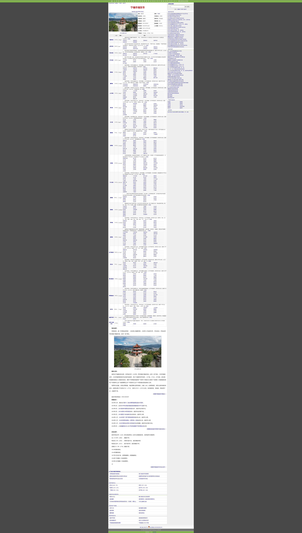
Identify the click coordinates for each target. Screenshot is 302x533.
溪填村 (134, 140)
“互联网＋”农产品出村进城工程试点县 (175, 75)
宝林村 (134, 220)
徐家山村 (155, 262)
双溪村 (134, 277)
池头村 (124, 222)
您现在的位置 (111, 3)
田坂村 (144, 208)
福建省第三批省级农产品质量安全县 (175, 60)
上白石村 (135, 90)
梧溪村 (134, 294)
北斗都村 (125, 185)
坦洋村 (134, 122)
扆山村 (134, 208)
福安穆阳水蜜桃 (143, 508)
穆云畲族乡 (111, 278)
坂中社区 (135, 249)
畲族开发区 (111, 317)
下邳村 (155, 199)
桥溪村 (124, 283)
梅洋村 (155, 222)
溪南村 (124, 214)
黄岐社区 (125, 175)
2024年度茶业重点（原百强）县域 (128, 420)
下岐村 (134, 191)
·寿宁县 (169, 104)
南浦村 (144, 190)
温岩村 (134, 281)
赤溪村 (134, 312)
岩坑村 (155, 126)
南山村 (144, 277)
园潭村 (134, 92)
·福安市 (169, 107)
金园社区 (155, 232)
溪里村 (134, 74)
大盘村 (144, 76)
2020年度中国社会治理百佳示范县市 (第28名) (177, 39)
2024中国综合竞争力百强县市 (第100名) (176, 18)
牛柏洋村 (145, 164)
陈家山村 (125, 148)
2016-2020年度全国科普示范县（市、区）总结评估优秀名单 (180, 70)
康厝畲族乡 (111, 295)
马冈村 (124, 264)
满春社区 (125, 249)
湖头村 (134, 182)
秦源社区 (145, 232)
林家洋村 (125, 240)
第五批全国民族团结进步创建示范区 (175, 84)
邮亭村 (134, 291)
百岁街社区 (125, 85)
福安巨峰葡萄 (142, 510)
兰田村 (144, 145)
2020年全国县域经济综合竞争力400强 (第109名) (177, 40)
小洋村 (155, 97)
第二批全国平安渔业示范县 (173, 87)
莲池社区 (145, 40)
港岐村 (124, 163)
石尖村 (124, 302)
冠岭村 (124, 256)
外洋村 (155, 278)
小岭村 (124, 169)
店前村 (124, 71)
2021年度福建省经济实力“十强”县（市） (176, 64)
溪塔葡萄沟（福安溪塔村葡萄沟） (147, 499)
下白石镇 (111, 182)
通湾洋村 (135, 180)
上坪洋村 (135, 111)
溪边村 (144, 196)
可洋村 (134, 169)
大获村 (134, 190)
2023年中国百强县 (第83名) (173, 21)
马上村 (155, 235)
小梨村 (144, 179)
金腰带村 (125, 191)
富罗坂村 (135, 103)
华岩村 (134, 153)
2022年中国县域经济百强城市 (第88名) (176, 22)
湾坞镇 (111, 222)
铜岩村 (155, 254)
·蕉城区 (169, 101)
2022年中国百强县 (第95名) (173, 28)
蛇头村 (134, 265)
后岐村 (155, 161)
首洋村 (144, 134)
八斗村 (155, 265)
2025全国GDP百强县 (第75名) (174, 16)
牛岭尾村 (135, 302)
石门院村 (145, 237)
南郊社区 (155, 40)
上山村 (124, 124)
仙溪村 (144, 122)
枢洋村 (155, 106)
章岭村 (155, 175)
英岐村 (134, 164)
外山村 (134, 177)
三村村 (155, 212)
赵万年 (143, 487)
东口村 (144, 240)
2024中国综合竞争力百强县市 (127, 423)
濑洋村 (134, 143)
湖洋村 (134, 299)
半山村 (155, 298)
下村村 (144, 280)
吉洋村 (144, 124)
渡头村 (134, 301)
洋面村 (144, 233)
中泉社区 (135, 232)
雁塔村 (155, 238)
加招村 (134, 61)
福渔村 (144, 187)
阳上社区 (125, 55)
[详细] (129, 39)
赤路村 (155, 299)
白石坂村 (135, 95)
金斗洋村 (155, 294)
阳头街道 (111, 52)
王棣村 (144, 310)
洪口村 (124, 147)
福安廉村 (111, 499)
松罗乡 (111, 309)
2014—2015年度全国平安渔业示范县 (175, 85)
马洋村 (124, 134)
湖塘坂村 (155, 243)
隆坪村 (124, 286)
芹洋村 (144, 151)
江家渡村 (125, 257)
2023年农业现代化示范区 (173, 61)
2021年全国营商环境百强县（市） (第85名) (176, 31)
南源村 (134, 134)
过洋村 (155, 169)
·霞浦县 (181, 101)
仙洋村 (155, 198)
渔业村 (144, 323)
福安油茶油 (141, 513)
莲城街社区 (125, 158)
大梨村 (124, 180)
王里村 (155, 145)
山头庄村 (155, 167)
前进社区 (125, 48)
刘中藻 (143, 490)
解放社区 (155, 68)
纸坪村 (155, 241)
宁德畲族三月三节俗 (144, 522)
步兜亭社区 (125, 232)
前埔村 (155, 143)
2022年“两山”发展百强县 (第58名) (175, 25)
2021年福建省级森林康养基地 (174, 63)
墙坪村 (155, 132)
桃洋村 (124, 72)
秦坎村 (124, 183)
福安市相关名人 (112, 482)
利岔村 (134, 127)
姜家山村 (135, 98)
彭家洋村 (135, 254)
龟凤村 (134, 278)
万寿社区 (135, 69)
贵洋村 (134, 283)
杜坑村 (144, 312)
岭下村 (134, 135)
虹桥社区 (135, 68)
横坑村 (124, 215)
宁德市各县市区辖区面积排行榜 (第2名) (176, 46)
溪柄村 (134, 206)
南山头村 (155, 95)
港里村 (124, 209)
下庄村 (144, 150)
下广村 (134, 225)
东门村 (144, 158)
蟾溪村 (124, 278)
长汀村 (134, 251)
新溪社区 (125, 196)
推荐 (179, 1)
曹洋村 (134, 97)
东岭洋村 (155, 108)
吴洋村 (144, 166)
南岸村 (144, 251)
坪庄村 (124, 94)
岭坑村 (155, 281)
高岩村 (124, 105)
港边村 (144, 159)
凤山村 (144, 177)
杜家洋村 (125, 299)
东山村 (144, 293)
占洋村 (124, 237)
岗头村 (124, 301)
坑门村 (155, 185)
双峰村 (134, 142)
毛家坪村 (145, 265)
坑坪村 (134, 113)
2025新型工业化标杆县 (125, 414)
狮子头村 (155, 77)
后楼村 (124, 233)
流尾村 (144, 90)
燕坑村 (144, 281)
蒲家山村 (125, 269)
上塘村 (134, 159)
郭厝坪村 (135, 71)
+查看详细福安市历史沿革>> (158, 467)
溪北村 (155, 140)
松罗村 (124, 307)
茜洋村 (134, 214)
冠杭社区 (135, 47)
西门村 (134, 158)
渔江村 (155, 187)
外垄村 (124, 280)
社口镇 (111, 122)
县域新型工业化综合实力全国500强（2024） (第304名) (179, 19)
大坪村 (134, 119)
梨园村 (134, 79)
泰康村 (144, 72)
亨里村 (144, 180)
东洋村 (155, 267)
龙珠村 (155, 220)
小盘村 (155, 76)
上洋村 (155, 275)
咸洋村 (144, 267)
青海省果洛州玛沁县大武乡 (116, 478)
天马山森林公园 (123, 33)
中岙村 (144, 285)
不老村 (144, 92)
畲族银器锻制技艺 (143, 518)
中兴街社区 (125, 84)
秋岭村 (144, 298)
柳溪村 (155, 309)
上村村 (155, 280)
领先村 (144, 264)
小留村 (155, 60)
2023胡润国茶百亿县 (172, 58)
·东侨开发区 (182, 106)
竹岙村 (134, 293)
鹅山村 (124, 111)
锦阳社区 (155, 47)
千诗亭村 (145, 108)
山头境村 (135, 94)
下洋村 (144, 113)
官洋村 (144, 235)
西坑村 (144, 111)
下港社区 (125, 69)
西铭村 (155, 296)
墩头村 (134, 262)
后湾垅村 (125, 114)
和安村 (155, 251)
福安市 (124, 3)
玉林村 (124, 277)
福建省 (116, 3)
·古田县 (169, 103)
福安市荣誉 (170, 94)
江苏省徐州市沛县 (143, 478)
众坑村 (155, 196)
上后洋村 (155, 307)
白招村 (155, 180)
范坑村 (124, 262)
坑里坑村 (125, 122)
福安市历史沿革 (171, 97)
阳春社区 (125, 53)
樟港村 (124, 61)
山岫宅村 (125, 265)
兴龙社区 (125, 206)
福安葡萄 (111, 510)
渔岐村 (124, 198)
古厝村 (134, 310)
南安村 (144, 60)
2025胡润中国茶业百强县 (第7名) (174, 15)
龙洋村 (144, 132)
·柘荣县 (169, 106)
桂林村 (124, 273)
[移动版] (133, 11)
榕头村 (155, 211)
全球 (181, 1)
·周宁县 (181, 104)
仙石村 (124, 145)
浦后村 (124, 211)
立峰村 (144, 206)
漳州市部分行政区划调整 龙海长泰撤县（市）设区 (178, 112)
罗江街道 (111, 60)
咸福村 (155, 277)
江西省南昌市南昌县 (114, 473)
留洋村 (134, 244)
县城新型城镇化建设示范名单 (174, 76)
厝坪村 (155, 164)
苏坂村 (144, 291)
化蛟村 (124, 244)
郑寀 (143, 485)
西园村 (144, 97)
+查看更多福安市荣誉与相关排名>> (156, 429)
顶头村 (155, 177)
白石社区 (125, 90)
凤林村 (144, 142)
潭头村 (124, 103)
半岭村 (144, 225)
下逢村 (124, 285)
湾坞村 (144, 222)
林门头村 (145, 175)
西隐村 (144, 148)
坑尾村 (124, 98)
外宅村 (144, 185)
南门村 (155, 158)
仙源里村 (155, 249)
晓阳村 (124, 132)
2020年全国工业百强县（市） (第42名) (176, 43)
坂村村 (144, 199)
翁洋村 (134, 285)
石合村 (134, 201)
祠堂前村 (135, 110)
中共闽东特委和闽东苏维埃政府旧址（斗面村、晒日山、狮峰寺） (123, 501)
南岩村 (134, 108)
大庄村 (134, 105)
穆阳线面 (111, 513)
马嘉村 (134, 243)
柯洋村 (124, 108)
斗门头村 (155, 179)
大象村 (134, 72)
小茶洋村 (125, 310)
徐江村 (124, 227)
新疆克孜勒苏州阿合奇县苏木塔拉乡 (118, 476)
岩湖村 (144, 238)
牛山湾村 (145, 127)
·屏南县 (181, 103)
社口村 (124, 119)
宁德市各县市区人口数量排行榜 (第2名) (176, 34)
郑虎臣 (113, 487)
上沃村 (134, 235)
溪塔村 (124, 275)
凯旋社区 (145, 69)
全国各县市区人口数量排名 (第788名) (175, 37)
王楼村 (144, 283)
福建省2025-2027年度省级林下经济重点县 (132, 426)
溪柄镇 (111, 209)
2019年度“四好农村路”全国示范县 (175, 78)
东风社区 (125, 42)
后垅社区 (155, 48)
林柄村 (124, 121)
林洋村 (144, 198)
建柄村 (144, 105)
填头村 (134, 124)
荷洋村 (134, 233)
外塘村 (144, 161)
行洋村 (155, 188)
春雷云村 (145, 163)
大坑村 (124, 298)
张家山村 (135, 148)
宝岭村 (155, 224)
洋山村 (134, 267)
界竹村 (144, 299)
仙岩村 (124, 253)
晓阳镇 (111, 132)
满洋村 (144, 309)
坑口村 (155, 214)
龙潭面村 (135, 209)
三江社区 (125, 60)
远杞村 (144, 182)
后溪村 (155, 312)
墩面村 (124, 212)
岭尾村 (144, 169)
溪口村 (155, 122)
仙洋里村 (125, 208)
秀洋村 (155, 71)
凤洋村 (124, 296)
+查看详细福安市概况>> (159, 394)
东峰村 (155, 94)
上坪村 (134, 264)
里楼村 (124, 281)
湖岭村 (124, 201)
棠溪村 (134, 106)
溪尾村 (134, 196)
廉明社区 (125, 140)
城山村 (144, 140)
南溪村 (134, 314)
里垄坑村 (155, 92)
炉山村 (144, 227)
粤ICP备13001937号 (144, 527)
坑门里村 (125, 63)
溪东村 (134, 238)
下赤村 (155, 190)
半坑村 (155, 113)
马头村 (155, 227)
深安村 (155, 225)
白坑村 (124, 241)
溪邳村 (134, 199)
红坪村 (124, 293)
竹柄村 (144, 262)
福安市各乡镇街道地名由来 (173, 93)
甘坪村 (124, 161)
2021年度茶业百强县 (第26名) (174, 33)
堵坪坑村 (155, 233)
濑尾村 (124, 143)
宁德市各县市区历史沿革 (173, 90)
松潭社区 (145, 249)
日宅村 (155, 256)
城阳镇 (111, 237)
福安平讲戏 (112, 518)
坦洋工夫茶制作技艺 (144, 520)
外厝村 (134, 280)
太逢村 (155, 111)
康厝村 (124, 291)
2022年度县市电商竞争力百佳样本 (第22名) (176, 27)
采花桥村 (145, 214)
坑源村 (124, 224)
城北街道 (111, 46)
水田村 (144, 209)
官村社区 (125, 40)
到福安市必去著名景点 (114, 494)
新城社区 (125, 220)
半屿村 (144, 224)
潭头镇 (111, 107)
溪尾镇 (111, 197)
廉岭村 (144, 256)
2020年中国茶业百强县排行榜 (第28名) (176, 42)
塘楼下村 (125, 182)
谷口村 (134, 132)
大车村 (124, 171)
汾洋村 (124, 110)
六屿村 (134, 179)
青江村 (124, 74)
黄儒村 (144, 275)
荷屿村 (124, 188)
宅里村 (124, 79)
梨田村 (155, 283)
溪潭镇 (111, 145)
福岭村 (134, 224)
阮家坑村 (135, 240)
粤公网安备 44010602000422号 (156, 527)
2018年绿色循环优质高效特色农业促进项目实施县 (178, 82)
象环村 (155, 72)
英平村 (124, 179)
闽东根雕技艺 (112, 520)
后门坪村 (155, 253)
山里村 (155, 121)
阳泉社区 (135, 55)
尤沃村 (124, 309)
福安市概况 (170, 96)
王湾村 (144, 244)
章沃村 (155, 182)
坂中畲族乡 (111, 252)
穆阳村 (144, 85)
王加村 (155, 310)
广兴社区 (155, 53)
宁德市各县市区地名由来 (173, 91)
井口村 (124, 254)
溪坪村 (155, 124)
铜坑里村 (145, 167)
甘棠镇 (111, 163)
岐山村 (124, 150)
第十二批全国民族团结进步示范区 (133, 402)
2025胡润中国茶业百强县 (125, 408)
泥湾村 (134, 76)
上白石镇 (111, 93)
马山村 (124, 142)
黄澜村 (155, 209)
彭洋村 (155, 293)
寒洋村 (144, 220)
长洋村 (155, 208)
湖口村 (134, 257)
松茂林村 (125, 97)
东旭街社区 (156, 84)
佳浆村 (124, 95)
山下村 (124, 166)
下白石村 (135, 175)
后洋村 (155, 110)
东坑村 (124, 113)
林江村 (144, 201)
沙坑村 (124, 92)
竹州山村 (145, 278)
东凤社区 (145, 48)
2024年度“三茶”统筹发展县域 (127, 417)
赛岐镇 (111, 72)
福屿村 (134, 187)
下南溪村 (155, 134)
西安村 (124, 151)
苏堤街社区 (135, 85)
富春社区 (125, 47)
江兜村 (124, 77)
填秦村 (144, 301)
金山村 (144, 314)
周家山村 (145, 153)
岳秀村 (155, 148)
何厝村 (134, 167)
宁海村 (155, 183)
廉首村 (144, 77)
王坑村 (124, 177)
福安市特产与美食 (113, 505)
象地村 (155, 301)
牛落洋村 (145, 307)
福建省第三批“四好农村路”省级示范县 (175, 79)
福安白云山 (112, 496)
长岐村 (155, 74)
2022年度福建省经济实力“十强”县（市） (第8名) (178, 24)
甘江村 (134, 161)
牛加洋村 (155, 163)
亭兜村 (134, 256)
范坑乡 (111, 264)
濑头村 (155, 142)
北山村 (155, 61)
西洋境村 (125, 106)
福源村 (134, 298)
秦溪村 (134, 237)
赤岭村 (134, 241)
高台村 (155, 291)
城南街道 (111, 39)
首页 (112, 1)
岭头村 (124, 153)
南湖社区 (135, 40)
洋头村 (144, 147)
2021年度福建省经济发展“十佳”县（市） (176, 66)
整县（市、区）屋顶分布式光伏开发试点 (176, 69)
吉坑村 (155, 151)
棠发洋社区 (135, 48)
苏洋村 (144, 74)
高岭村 (134, 275)
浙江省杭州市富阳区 (144, 473)
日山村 (124, 243)
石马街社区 (145, 84)
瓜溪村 (134, 151)
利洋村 (124, 199)
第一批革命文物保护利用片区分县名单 (176, 81)
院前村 (155, 150)
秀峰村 (155, 119)
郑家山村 (145, 94)
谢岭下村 (135, 126)
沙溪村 (124, 127)
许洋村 (144, 253)
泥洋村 (155, 103)
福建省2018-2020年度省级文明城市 (175, 73)
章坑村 (134, 188)
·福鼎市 (181, 107)
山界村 (124, 314)
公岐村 (144, 121)
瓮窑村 (144, 243)
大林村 (134, 253)
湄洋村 (124, 167)
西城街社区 (135, 84)
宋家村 (144, 296)
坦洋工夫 (111, 508)
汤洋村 (144, 254)
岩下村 (144, 119)
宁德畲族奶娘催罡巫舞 (114, 522)
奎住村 (124, 164)
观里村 (155, 166)
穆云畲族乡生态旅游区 (144, 496)
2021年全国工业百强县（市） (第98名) (176, 30)
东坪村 (134, 212)
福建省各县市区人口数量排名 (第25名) (176, 36)
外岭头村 (135, 309)
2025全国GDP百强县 (124, 411)
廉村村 (134, 145)
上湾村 (134, 147)
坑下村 (124, 251)
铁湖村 (155, 240)
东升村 (144, 103)
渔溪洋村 (155, 105)
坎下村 (134, 198)
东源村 (124, 135)
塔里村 (124, 190)
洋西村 (134, 307)
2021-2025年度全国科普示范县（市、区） (176, 67)
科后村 (155, 285)
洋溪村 (124, 294)
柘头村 (144, 110)
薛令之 (113, 485)
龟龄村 (134, 121)
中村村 (155, 237)
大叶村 (134, 77)
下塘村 (124, 225)
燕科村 (144, 273)
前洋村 (155, 90)
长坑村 (144, 188)
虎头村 (155, 273)
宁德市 (120, 3)
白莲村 (134, 222)
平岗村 (134, 183)
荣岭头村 (125, 126)
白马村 (134, 227)
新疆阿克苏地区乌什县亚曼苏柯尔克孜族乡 (149, 476)
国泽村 (134, 163)
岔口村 (144, 143)
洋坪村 (134, 273)
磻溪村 (134, 150)
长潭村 (144, 294)
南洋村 (134, 318)
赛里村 (155, 69)
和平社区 (145, 68)
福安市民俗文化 (112, 515)
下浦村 (144, 79)
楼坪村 (124, 187)
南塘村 (155, 159)
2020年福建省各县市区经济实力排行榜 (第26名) (177, 45)
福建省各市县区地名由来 (173, 88)
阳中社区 (145, 53)
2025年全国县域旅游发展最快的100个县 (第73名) (178, 13)
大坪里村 (125, 312)
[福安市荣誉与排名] (139, 11)
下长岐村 (125, 76)
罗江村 (134, 60)
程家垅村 (135, 42)
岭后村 (155, 127)
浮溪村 (124, 325)
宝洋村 (144, 71)
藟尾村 (144, 183)
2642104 (154, 532)
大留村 (144, 61)
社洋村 (134, 296)
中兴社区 (145, 47)
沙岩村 (155, 147)
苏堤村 (155, 85)
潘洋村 (144, 126)
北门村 (124, 159)
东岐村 (134, 185)
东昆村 (144, 106)
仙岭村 (124, 235)
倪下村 (134, 166)
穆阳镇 (111, 83)
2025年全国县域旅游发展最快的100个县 (132, 405)
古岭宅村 (125, 267)
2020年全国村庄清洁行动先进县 (174, 72)
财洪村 (144, 95)
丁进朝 (113, 490)
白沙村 (134, 211)
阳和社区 (135, 53)
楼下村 (144, 211)
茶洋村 (144, 241)
